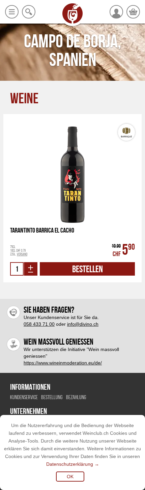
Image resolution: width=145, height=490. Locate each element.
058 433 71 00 (39, 324)
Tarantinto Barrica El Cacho (42, 230)
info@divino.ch (82, 324)
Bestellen (87, 269)
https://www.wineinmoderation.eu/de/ (63, 362)
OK (70, 476)
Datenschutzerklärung (69, 464)
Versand (22, 254)
